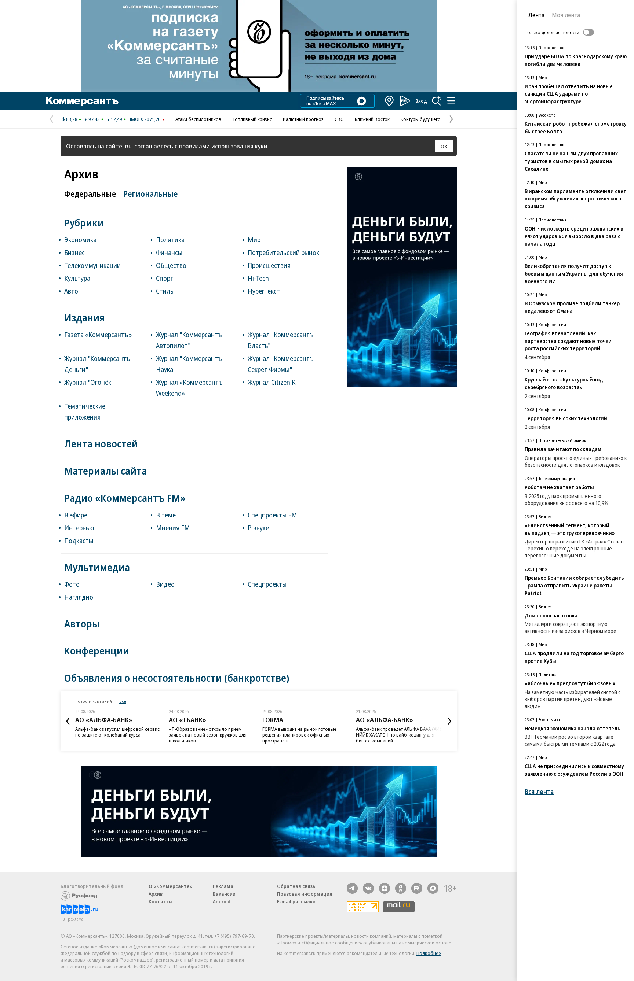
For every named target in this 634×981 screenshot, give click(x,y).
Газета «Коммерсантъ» (98, 334)
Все (122, 701)
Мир (254, 239)
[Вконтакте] (368, 888)
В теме (166, 514)
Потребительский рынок (283, 252)
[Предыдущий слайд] (68, 721)
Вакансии (224, 893)
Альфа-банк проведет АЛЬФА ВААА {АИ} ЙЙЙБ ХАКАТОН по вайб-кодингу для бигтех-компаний (398, 735)
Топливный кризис (252, 119)
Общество (171, 265)
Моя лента (566, 15)
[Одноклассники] (400, 888)
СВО (339, 119)
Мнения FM (173, 527)
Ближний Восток (372, 119)
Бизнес (74, 252)
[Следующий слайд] (449, 721)
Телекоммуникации (92, 265)
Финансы (169, 252)
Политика (170, 239)
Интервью (79, 527)
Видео (165, 584)
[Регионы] (389, 100)
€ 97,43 (92, 119)
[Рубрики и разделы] (451, 100)
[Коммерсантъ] (82, 101)
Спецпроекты (267, 584)
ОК (444, 146)
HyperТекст (264, 291)
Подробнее (428, 953)
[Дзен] (384, 888)
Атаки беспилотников (198, 119)
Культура (77, 278)
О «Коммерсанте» (171, 886)
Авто (71, 291)
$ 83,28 (69, 119)
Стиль (165, 291)
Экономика (80, 239)
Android (221, 901)
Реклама (223, 886)
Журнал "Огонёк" (89, 382)
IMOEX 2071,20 (145, 119)
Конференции (96, 650)
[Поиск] (436, 100)
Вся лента (539, 792)
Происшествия (269, 265)
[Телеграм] (352, 888)
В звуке (258, 527)
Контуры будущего (421, 119)
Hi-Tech (258, 278)
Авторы (81, 623)
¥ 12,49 (114, 119)
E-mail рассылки (296, 901)
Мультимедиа (97, 567)
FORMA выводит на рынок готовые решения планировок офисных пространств (299, 735)
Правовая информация (304, 893)
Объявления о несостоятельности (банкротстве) (176, 678)
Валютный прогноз (303, 119)
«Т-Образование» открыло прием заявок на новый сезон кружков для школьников (208, 735)
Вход (421, 100)
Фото (72, 584)
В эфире (75, 514)
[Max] (432, 888)
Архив (156, 893)
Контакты (160, 901)
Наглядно (78, 597)
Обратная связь (296, 886)
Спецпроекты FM (272, 514)
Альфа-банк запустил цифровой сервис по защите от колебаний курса (117, 732)
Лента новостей (101, 443)
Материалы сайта (105, 470)
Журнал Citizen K (271, 382)
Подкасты (78, 540)
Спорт (165, 278)
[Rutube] (416, 888)
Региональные (150, 194)
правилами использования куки (223, 146)
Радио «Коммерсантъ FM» (125, 498)
